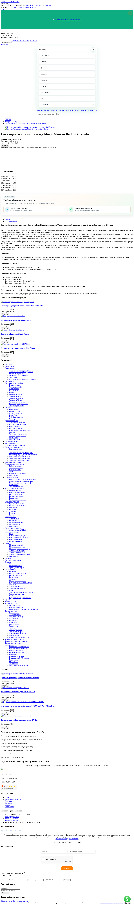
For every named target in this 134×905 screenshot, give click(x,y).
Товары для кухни (15, 630)
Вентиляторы (14, 613)
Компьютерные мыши (17, 492)
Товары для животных (13, 643)
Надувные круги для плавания (20, 598)
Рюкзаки (8, 562)
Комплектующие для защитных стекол (23, 455)
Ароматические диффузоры (19, 637)
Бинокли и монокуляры (17, 573)
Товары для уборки (16, 632)
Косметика (13, 509)
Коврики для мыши (16, 496)
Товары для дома (11, 611)
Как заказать (45, 55)
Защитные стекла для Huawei (19, 460)
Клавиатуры (13, 498)
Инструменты (10, 443)
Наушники (13, 654)
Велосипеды (13, 577)
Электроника (9, 645)
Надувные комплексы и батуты (20, 583)
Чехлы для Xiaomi (15, 400)
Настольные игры (15, 428)
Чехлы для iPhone (15, 394)
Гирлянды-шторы (15, 541)
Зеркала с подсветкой (16, 487)
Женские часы (14, 519)
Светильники (14, 624)
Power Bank (13, 415)
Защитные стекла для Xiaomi (19, 456)
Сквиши (12, 432)
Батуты (11, 515)
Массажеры (13, 507)
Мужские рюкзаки (15, 566)
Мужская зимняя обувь (17, 547)
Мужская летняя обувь (17, 545)
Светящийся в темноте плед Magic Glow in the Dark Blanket (26, 123)
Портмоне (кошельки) (13, 560)
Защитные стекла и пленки (14, 447)
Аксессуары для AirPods (17, 530)
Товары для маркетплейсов (14, 639)
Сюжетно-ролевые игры (18, 434)
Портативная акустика (17, 656)
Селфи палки (14, 389)
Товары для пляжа (15, 586)
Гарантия (44, 74)
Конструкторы (14, 426)
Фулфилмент (45, 92)
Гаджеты (8, 407)
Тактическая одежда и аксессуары (21, 592)
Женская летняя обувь (17, 551)
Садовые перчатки (16, 605)
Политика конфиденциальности (67, 839)
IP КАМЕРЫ (13, 662)
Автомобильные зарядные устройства (22, 379)
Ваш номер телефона (35, 880)
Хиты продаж (10, 366)
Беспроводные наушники (18, 649)
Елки (11, 534)
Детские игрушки (11, 421)
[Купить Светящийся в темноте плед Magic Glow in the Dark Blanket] (30, 127)
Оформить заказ (6, 901)
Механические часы (16, 522)
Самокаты (12, 584)
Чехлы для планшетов (17, 402)
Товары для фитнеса (16, 594)
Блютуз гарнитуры (16, 650)
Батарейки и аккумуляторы (19, 647)
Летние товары (10, 511)
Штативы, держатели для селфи (20, 483)
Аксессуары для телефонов (14, 383)
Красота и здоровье (12, 502)
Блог (42, 98)
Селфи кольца (14, 485)
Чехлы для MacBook (16, 490)
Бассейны (12, 571)
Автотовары (9, 368)
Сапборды (13, 596)
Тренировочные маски (17, 588)
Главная (8, 118)
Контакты (44, 80)
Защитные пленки (15, 451)
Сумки (7, 600)
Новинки (8, 364)
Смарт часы (13, 526)
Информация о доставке (13, 799)
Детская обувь (14, 556)
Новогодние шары (15, 539)
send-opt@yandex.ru (33, 5)
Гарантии (8, 803)
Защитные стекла (15, 449)
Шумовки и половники (17, 473)
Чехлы (11, 392)
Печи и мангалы (15, 470)
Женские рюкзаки (15, 564)
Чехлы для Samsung (16, 398)
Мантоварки (13, 475)
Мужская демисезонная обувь (19, 549)
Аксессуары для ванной (17, 633)
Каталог (42, 49)
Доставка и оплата (11, 221)
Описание (8, 219)
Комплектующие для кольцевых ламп (22, 479)
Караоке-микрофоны (16, 652)
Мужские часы (14, 524)
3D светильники (15, 615)
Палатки (12, 513)
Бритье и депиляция (16, 503)
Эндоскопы (13, 377)
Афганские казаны (16, 468)
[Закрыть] (130, 13)
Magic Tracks (13, 438)
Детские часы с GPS (12, 441)
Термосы (12, 628)
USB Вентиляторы (16, 417)
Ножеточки (13, 620)
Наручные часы (10, 517)
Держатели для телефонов (18, 375)
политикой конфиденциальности (111, 903)
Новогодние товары (12, 532)
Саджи (11, 471)
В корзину (5, 145)
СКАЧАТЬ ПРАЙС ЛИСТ (10, 2)
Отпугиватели (14, 622)
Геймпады (12, 419)
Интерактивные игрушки (18, 424)
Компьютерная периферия (14, 488)
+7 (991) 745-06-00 (17, 7)
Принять (127, 903)
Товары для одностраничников (16, 641)
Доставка (44, 68)
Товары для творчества (17, 436)
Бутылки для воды (15, 575)
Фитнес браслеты (15, 413)
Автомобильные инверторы (19, 370)
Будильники (13, 409)
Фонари (12, 590)
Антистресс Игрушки (17, 423)
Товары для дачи (11, 603)
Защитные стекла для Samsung (20, 458)
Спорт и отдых (10, 569)
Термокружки (14, 626)
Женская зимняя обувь (17, 552)
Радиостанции (14, 660)
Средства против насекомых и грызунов (23, 609)
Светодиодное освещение (18, 665)
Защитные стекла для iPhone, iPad (21, 453)
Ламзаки (12, 579)
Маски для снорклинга (17, 581)
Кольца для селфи (15, 387)
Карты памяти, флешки (17, 500)
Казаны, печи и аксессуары (14, 464)
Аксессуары (9, 381)
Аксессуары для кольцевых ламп (21, 481)
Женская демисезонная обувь (19, 554)
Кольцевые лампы (11, 477)
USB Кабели (13, 391)
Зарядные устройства (16, 406)
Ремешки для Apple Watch (18, 404)
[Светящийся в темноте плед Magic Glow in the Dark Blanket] (27, 129)
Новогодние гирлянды (17, 536)
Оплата (43, 62)
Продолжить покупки (20, 901)
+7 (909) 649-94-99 (30, 7)
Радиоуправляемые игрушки (19, 430)
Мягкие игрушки (15, 439)
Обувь (7, 543)
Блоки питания (14, 385)
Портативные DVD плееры (19, 658)
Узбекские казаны (15, 466)
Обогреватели (14, 635)
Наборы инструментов (17, 445)
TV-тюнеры (13, 664)
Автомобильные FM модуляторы (21, 372)
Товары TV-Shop (11, 122)
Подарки (8, 558)
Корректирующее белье (17, 505)
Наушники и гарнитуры (13, 528)
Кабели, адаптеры (15, 494)
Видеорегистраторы (16, 374)
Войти (3, 9)
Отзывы (43, 86)
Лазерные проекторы (16, 616)
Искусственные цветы (13, 462)
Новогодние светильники (18, 537)
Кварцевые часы (15, 520)
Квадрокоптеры (14, 411)
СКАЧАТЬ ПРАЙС (47, 5)
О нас (7, 797)
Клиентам (44, 105)
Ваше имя (4, 880)
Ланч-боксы (13, 618)
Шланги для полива (16, 607)
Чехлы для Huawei (15, 396)
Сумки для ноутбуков (16, 568)
